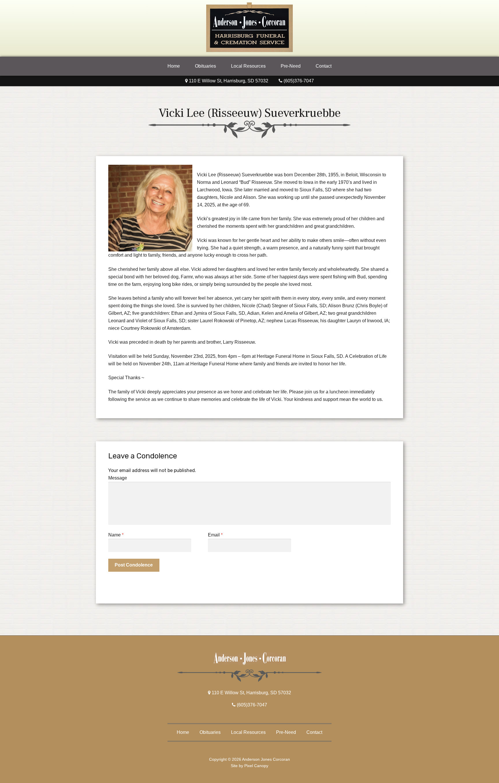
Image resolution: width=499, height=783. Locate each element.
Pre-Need (291, 66)
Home (173, 66)
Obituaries (205, 66)
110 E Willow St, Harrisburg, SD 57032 (228, 80)
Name (116, 534)
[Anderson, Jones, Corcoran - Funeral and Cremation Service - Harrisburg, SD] (249, 50)
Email (215, 534)
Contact (324, 66)
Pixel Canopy (256, 765)
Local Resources (248, 66)
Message (117, 477)
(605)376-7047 (298, 80)
